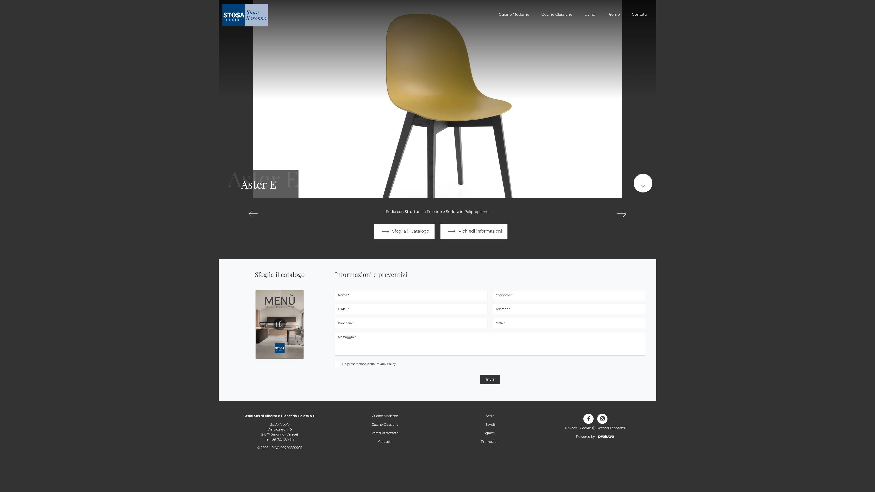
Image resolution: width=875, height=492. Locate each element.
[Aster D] (253, 213)
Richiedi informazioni (479, 231)
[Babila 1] (621, 213)
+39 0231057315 (282, 439)
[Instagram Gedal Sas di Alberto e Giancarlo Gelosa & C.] (602, 419)
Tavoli (490, 425)
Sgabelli (490, 433)
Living (589, 14)
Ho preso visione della (369, 364)
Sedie (490, 416)
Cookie (585, 428)
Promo (613, 14)
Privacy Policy (386, 364)
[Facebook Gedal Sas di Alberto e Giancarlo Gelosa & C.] (588, 419)
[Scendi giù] (643, 183)
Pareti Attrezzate (384, 433)
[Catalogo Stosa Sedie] (280, 324)
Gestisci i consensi (611, 428)
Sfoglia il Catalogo (410, 231)
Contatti (639, 14)
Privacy (571, 428)
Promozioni (490, 442)
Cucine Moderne (514, 14)
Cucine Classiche (556, 14)
